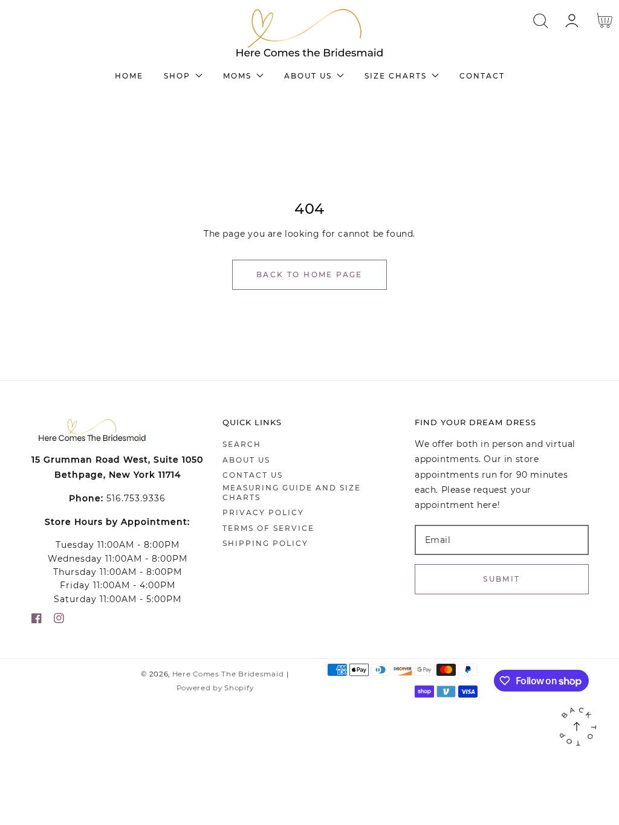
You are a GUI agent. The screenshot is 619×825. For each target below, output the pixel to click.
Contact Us (252, 475)
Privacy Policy (263, 512)
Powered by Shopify (215, 688)
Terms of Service (268, 528)
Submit (501, 578)
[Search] (541, 20)
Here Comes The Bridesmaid (228, 674)
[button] (541, 21)
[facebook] (36, 620)
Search (241, 444)
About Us (246, 459)
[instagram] (59, 620)
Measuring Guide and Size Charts (291, 492)
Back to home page (309, 274)
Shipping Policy (265, 543)
